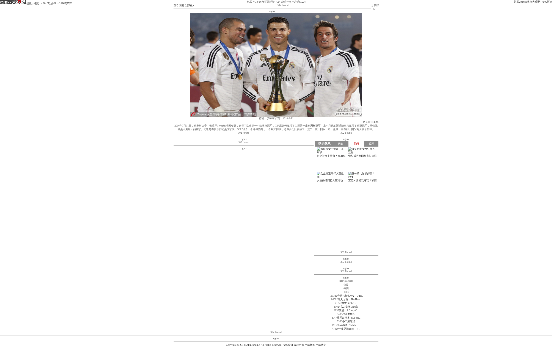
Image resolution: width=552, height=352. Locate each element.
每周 (346, 288)
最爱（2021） (349, 303)
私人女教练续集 (349, 306)
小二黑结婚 (348, 321)
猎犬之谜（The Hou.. (349, 299)
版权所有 (299, 344)
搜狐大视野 (33, 3)
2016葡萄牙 (65, 3)
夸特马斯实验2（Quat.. (350, 295)
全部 (346, 292)
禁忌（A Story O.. (349, 310)
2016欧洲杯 (49, 3)
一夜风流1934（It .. (349, 328)
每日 (346, 284)
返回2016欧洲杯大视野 (527, 1)
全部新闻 (310, 344)
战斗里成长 (348, 314)
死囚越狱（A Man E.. (349, 325)
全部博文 (321, 344)
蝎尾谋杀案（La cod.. (349, 317)
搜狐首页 (547, 1)
